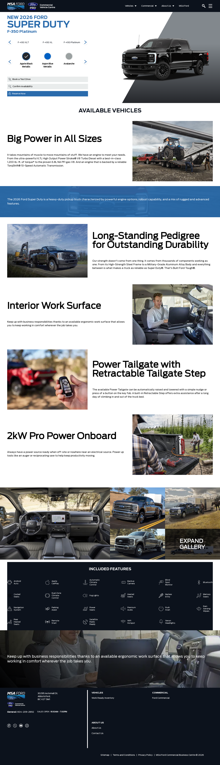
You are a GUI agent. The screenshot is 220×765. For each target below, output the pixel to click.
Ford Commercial (161, 698)
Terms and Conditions (124, 755)
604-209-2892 (25, 712)
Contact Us (97, 733)
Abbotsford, (44, 696)
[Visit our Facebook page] (9, 725)
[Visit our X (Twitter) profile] (15, 725)
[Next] (10, 42)
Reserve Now (18, 94)
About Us (166, 6)
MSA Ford (184, 6)
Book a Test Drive (21, 79)
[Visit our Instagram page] (27, 725)
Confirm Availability (23, 86)
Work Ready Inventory (103, 698)
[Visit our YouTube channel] (21, 725)
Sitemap (105, 755)
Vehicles (129, 6)
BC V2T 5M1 (44, 699)
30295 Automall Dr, (48, 693)
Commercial (147, 6)
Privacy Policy (145, 755)
